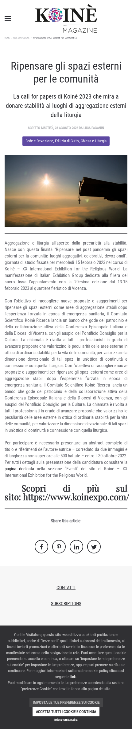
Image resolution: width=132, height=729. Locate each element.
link (73, 676)
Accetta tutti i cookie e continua (66, 711)
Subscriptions (66, 603)
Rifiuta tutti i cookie (66, 720)
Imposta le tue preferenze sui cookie (66, 702)
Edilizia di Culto (67, 141)
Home (7, 38)
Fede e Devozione (21, 38)
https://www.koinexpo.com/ (76, 496)
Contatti (66, 587)
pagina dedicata (19, 469)
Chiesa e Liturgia (94, 141)
